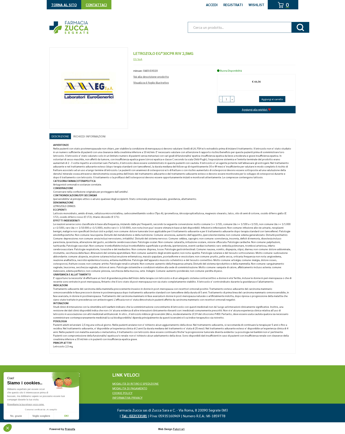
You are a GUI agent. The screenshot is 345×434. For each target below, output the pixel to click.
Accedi (212, 4)
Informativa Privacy (127, 397)
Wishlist (256, 4)
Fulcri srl (179, 429)
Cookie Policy (122, 393)
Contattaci (96, 4)
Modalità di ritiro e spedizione (135, 383)
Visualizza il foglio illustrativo (151, 82)
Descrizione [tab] (60, 136)
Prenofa (70, 429)
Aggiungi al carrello (272, 99)
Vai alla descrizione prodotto (151, 76)
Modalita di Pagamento (129, 388)
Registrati (233, 4)
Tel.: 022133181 (134, 415)
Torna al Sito (64, 4)
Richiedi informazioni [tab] (89, 136)
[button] (220, 99)
